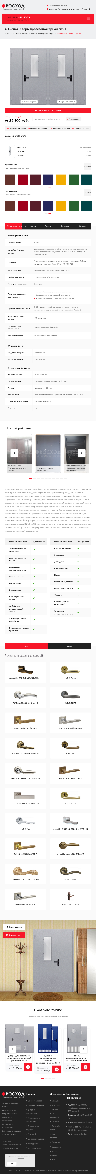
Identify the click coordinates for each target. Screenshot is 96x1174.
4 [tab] (42, 478)
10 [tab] (65, 478)
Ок (12, 1164)
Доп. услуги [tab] (30, 226)
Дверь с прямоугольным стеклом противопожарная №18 (48, 1059)
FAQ (54, 1159)
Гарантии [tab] (65, 226)
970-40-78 (19, 17)
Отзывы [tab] (82, 226)
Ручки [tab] (26, 645)
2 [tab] (49, 213)
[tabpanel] (10, 180)
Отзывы (55, 1121)
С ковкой (32, 1134)
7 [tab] (53, 478)
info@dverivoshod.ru (58, 5)
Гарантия (56, 1142)
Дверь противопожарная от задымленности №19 (76, 1058)
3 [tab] (38, 478)
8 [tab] (57, 478)
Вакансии (56, 1147)
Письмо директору (10, 1148)
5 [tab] (46, 478)
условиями (21, 1158)
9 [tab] (61, 478)
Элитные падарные (37, 1138)
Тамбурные (33, 1143)
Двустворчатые (35, 1148)
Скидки (55, 1100)
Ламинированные (36, 1105)
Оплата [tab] (48, 226)
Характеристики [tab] (14, 226)
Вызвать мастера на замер (48, 110)
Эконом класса (35, 1100)
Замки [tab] (69, 645)
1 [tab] (46, 213)
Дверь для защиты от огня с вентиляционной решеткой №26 (19, 1058)
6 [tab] (49, 478)
